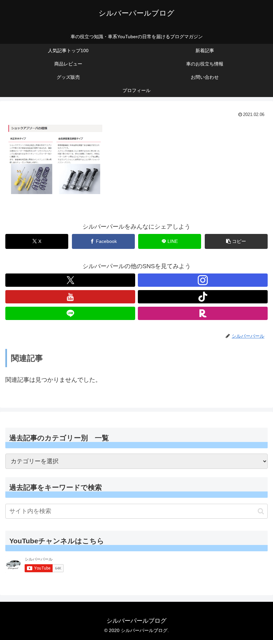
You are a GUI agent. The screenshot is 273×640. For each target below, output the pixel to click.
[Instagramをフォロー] (203, 280)
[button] (236, 241)
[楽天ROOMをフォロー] (203, 313)
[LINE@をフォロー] (70, 313)
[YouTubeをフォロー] (70, 296)
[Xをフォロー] (70, 280)
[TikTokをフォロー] (203, 296)
